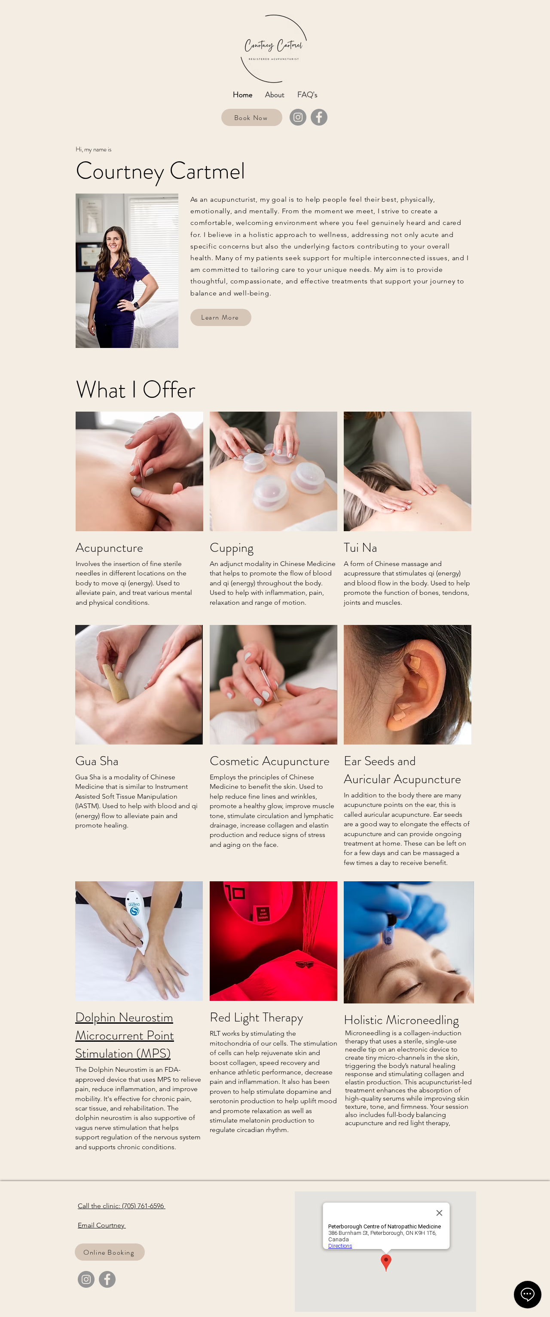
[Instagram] (298, 117)
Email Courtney (102, 1225)
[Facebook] (319, 117)
